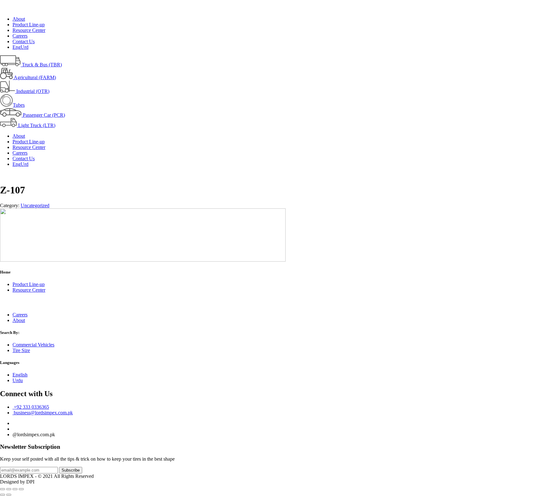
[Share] (8, 489)
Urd (24, 47)
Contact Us (23, 41)
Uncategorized (35, 205)
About (18, 19)
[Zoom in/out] (21, 489)
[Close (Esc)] (2, 489)
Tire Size (21, 350)
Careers (20, 35)
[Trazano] (143, 260)
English (20, 374)
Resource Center (28, 30)
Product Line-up (28, 24)
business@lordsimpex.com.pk (42, 412)
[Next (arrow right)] (8, 495)
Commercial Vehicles (33, 344)
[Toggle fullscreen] (15, 489)
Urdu (17, 380)
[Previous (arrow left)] (2, 495)
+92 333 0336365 (30, 407)
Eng (16, 47)
